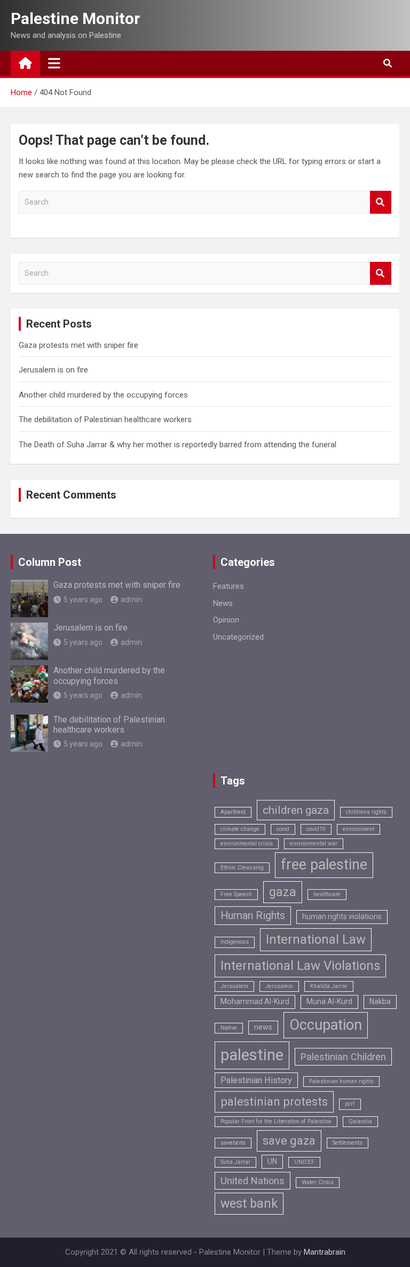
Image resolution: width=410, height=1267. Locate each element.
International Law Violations (300, 965)
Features (228, 586)
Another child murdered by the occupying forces (103, 395)
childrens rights (366, 812)
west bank (249, 1203)
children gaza (296, 810)
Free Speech (236, 894)
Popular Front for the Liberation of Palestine (276, 1121)
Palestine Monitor (75, 18)
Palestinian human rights (341, 1081)
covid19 (316, 829)
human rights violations (342, 916)
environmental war (313, 843)
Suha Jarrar (235, 1162)
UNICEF (304, 1162)
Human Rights (252, 916)
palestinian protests (274, 1101)
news (263, 1027)
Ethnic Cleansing (242, 867)
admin (131, 599)
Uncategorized (238, 637)
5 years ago (83, 599)
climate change (239, 829)
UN (272, 1161)
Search (380, 202)
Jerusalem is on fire (53, 370)
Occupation (325, 1024)
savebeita (233, 1142)
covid (283, 829)
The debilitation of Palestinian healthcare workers (105, 419)
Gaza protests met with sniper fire (78, 345)
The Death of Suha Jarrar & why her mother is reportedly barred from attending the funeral (177, 444)
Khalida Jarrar (329, 986)
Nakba (380, 1001)
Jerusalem (279, 986)
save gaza (289, 1140)
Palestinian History (256, 1080)
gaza (282, 892)
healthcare (327, 894)
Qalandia (360, 1121)
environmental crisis (246, 843)
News (223, 603)
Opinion (226, 620)
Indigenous (234, 941)
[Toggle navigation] (54, 63)
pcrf (350, 1103)
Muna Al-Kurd (329, 1001)
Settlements (347, 1142)
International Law (316, 939)
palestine (251, 1055)
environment (358, 829)
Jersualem (234, 986)
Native (228, 1027)
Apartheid (233, 812)
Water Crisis (318, 1182)
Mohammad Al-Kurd (254, 1001)
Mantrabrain (324, 1252)
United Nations (252, 1180)
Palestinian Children (343, 1056)
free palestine (324, 864)
